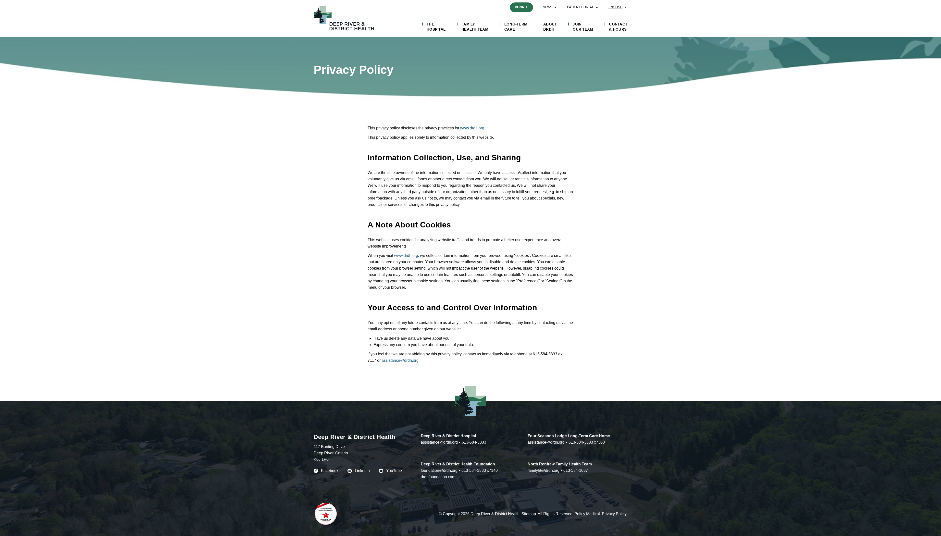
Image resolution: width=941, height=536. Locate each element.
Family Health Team (474, 26)
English (615, 7)
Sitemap (528, 514)
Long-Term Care (515, 26)
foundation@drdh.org (439, 470)
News (547, 7)
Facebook (329, 471)
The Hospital (436, 26)
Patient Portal (580, 7)
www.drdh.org (472, 128)
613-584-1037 (575, 470)
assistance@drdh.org (400, 360)
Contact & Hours (618, 26)
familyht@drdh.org (543, 470)
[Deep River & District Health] (344, 18)
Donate (521, 7)
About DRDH (550, 26)
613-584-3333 (474, 442)
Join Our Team (583, 26)
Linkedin (362, 471)
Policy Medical (587, 514)
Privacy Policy (614, 514)
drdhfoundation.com (438, 477)
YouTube (394, 471)
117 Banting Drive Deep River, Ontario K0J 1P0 (331, 453)
